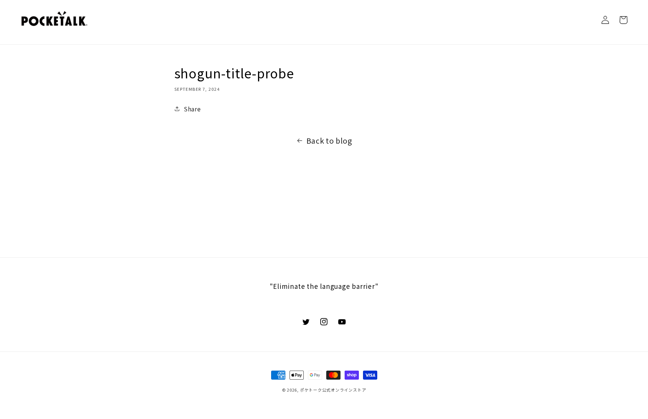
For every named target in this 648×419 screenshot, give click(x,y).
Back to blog (329, 140)
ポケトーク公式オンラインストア (333, 390)
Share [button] (192, 109)
